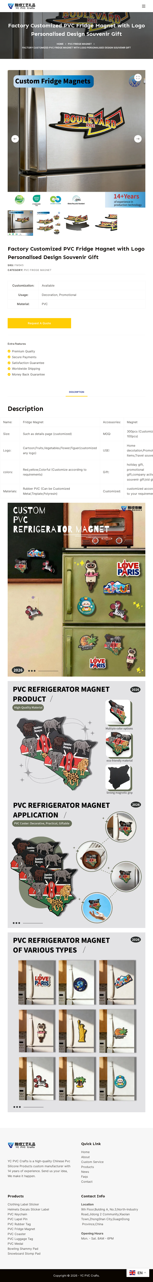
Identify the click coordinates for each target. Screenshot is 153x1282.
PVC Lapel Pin (17, 1219)
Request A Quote (39, 323)
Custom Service (92, 1162)
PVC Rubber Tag (19, 1224)
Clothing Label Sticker (23, 1204)
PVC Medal (15, 1243)
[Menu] (143, 6)
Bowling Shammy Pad (23, 1249)
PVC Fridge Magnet (37, 270)
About (85, 1157)
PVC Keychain (17, 1214)
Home (85, 1152)
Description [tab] (76, 392)
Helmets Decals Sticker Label (28, 1209)
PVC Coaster (17, 1234)
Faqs (84, 1176)
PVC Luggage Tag (20, 1239)
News (85, 1172)
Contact (87, 1181)
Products (87, 1167)
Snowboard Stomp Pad (24, 1253)
